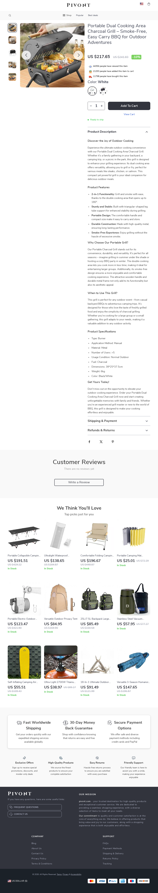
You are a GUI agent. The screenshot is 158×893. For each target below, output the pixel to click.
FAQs (106, 843)
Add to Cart (129, 105)
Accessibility (76, 874)
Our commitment (88, 816)
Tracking (107, 864)
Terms (59, 874)
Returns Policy (110, 859)
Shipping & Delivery (113, 854)
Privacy (66, 874)
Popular (79, 15)
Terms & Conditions (41, 864)
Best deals (93, 15)
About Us (36, 848)
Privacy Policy (38, 859)
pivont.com (85, 801)
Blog (33, 843)
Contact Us (37, 854)
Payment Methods (112, 848)
